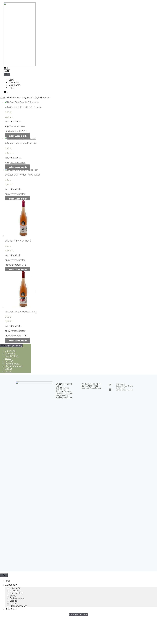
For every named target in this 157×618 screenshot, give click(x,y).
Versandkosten (17, 126)
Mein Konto (14, 85)
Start (11, 80)
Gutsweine (10, 351)
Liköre (8, 371)
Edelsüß (9, 361)
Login (11, 87)
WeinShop (14, 82)
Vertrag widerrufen (78, 614)
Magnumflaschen (13, 366)
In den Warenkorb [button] (17, 136)
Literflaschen (11, 356)
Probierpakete (12, 363)
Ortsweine (10, 353)
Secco (8, 358)
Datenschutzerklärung (124, 386)
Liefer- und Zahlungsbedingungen (124, 389)
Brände (8, 369)
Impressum (120, 384)
